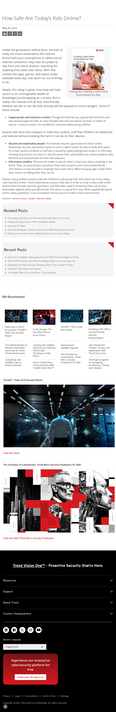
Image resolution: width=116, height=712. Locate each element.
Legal (17, 696)
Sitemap (64, 696)
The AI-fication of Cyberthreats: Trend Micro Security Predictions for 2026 (71, 358)
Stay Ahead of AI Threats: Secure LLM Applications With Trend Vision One (99, 349)
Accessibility (31, 696)
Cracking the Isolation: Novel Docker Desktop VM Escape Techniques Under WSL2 (44, 350)
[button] (25, 647)
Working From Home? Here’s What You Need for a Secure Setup (37, 233)
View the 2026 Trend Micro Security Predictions (28, 537)
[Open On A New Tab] (15, 33)
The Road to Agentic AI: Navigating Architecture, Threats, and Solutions (99, 363)
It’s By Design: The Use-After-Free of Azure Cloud (42, 332)
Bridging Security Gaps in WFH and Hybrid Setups (30, 222)
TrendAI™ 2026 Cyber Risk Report (24, 269)
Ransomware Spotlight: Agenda (69, 346)
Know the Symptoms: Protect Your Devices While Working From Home (40, 229)
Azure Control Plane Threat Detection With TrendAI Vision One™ (43, 365)
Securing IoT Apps (15, 225)
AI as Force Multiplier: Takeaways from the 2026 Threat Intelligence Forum (42, 257)
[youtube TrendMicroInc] (39, 630)
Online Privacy (19, 198)
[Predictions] (59, 500)
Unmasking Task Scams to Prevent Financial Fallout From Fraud (37, 218)
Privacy (6, 696)
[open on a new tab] (22, 630)
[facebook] (9, 33)
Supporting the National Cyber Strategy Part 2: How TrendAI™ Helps (39, 265)
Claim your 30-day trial (29, 676)
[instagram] (30, 630)
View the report (11, 452)
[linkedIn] (20, 33)
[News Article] (4, 33)
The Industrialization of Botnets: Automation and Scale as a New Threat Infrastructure (16, 349)
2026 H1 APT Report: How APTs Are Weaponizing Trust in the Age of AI (40, 261)
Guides (31, 198)
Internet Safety (43, 198)
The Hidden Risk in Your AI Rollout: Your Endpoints (30, 272)
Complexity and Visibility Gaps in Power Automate (13, 362)
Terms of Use (49, 696)
